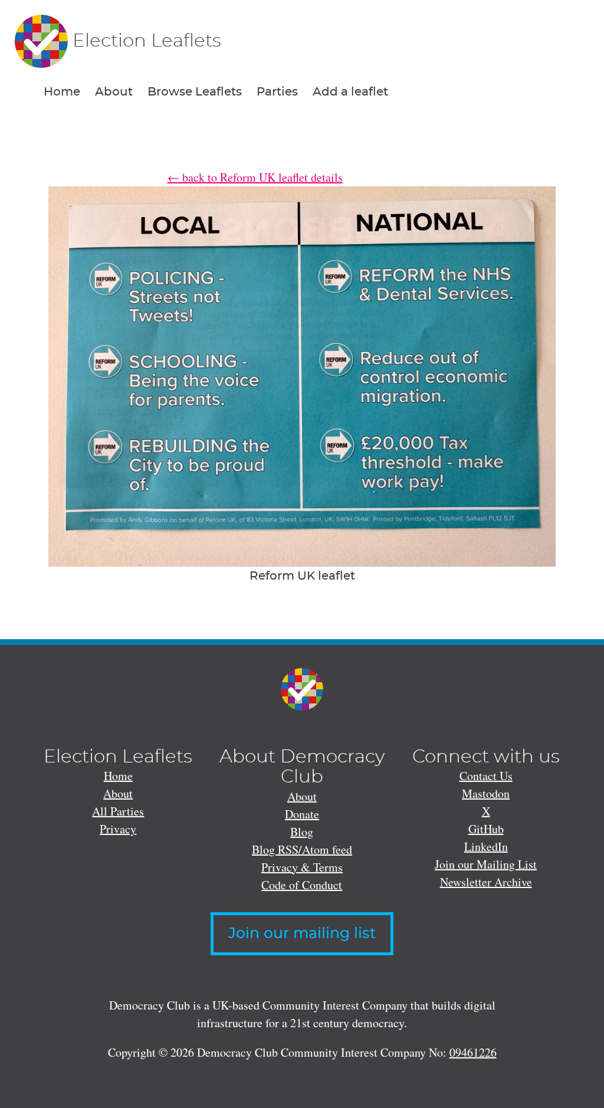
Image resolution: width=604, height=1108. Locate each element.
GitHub (486, 829)
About (114, 92)
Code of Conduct (301, 885)
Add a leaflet (350, 92)
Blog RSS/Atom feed (302, 849)
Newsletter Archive (486, 882)
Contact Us (486, 776)
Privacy (118, 829)
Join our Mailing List (486, 864)
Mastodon (486, 793)
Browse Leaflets (194, 92)
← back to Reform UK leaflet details (255, 177)
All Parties (118, 811)
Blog (301, 832)
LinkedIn (486, 846)
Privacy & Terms (302, 867)
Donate (302, 814)
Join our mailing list (302, 933)
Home (62, 92)
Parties (277, 92)
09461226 (473, 1052)
